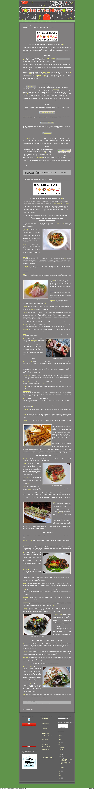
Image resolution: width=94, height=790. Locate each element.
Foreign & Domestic (27, 575)
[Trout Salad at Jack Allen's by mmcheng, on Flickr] (56, 687)
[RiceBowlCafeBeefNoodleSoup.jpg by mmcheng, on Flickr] (47, 112)
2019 (60, 737)
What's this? (29, 746)
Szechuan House (59, 93)
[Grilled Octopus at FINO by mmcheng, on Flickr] (56, 573)
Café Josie (25, 229)
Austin (29, 172)
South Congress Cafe (28, 492)
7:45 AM (34, 171)
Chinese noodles (52, 172)
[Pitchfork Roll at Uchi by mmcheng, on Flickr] (37, 522)
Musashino (25, 597)
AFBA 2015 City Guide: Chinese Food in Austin (38, 27)
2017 (60, 741)
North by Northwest (28, 683)
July (61, 751)
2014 (60, 770)
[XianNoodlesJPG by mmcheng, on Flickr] (47, 133)
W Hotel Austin (33, 340)
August (61, 749)
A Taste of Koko (45, 718)
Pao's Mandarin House (40, 75)
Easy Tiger (57, 223)
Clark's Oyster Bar (27, 244)
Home (47, 707)
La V (24, 404)
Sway (24, 497)
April (61, 756)
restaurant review (63, 172)
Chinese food (46, 172)
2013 (60, 771)
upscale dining (57, 703)
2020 (60, 735)
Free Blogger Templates (5, 788)
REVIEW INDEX (27, 21)
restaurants (27, 173)
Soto (24, 694)
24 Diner (63, 223)
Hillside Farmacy (26, 391)
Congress (25, 257)
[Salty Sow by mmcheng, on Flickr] (37, 445)
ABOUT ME (55, 21)
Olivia (24, 486)
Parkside (25, 306)
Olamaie (25, 312)
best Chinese (32, 172)
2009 (60, 778)
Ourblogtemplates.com (20, 788)
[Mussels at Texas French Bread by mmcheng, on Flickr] (37, 635)
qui (52, 441)
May (61, 754)
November (62, 747)
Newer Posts (25, 707)
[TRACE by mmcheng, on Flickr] (58, 356)
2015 (60, 744)
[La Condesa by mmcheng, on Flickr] (35, 298)
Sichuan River (26, 93)
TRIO (24, 334)
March (61, 758)
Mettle (24, 414)
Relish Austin (44, 741)
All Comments (62, 727)
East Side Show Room (28, 381)
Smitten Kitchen (45, 744)
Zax (54, 518)
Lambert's (52, 290)
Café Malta (25, 651)
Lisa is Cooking (45, 728)
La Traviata (52, 300)
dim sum (57, 172)
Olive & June (26, 602)
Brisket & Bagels (45, 720)
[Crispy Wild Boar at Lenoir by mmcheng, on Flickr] (56, 484)
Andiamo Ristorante (27, 643)
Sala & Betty (25, 608)
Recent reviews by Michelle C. (29, 725)
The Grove (25, 657)
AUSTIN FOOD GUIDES (46, 21)
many (27, 452)
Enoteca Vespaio (61, 512)
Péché (24, 321)
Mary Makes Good (45, 733)
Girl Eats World (45, 725)
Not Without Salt (45, 739)
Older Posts (68, 707)
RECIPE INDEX (36, 21)
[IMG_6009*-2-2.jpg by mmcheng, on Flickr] (31, 86)
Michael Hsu (30, 489)
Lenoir (24, 463)
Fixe (24, 274)
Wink (24, 344)
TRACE (24, 338)
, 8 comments (38, 701)
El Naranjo (25, 270)
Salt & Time (25, 420)
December (62, 745)
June (61, 752)
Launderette (25, 409)
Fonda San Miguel (27, 569)
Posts (60, 724)
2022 (60, 734)
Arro (24, 223)
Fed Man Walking (45, 723)
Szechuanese (36, 173)
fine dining (47, 703)
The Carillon (26, 545)
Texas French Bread (57, 614)
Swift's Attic (25, 329)
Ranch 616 (25, 324)
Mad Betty (44, 730)
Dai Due (25, 367)
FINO (24, 552)
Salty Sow (54, 424)
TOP (93, 788)
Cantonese (38, 172)
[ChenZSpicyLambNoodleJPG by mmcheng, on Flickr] (47, 122)
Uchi (54, 502)
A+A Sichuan (56, 89)
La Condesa (52, 280)
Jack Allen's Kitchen (28, 666)
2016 (60, 742)
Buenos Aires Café (27, 361)
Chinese (41, 172)
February (62, 765)
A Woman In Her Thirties (47, 757)
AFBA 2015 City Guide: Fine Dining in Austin (38, 179)
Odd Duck (25, 477)
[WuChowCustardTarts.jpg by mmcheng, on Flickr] (64, 150)
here (63, 44)
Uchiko (54, 626)
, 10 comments (39, 171)
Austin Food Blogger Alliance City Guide (37, 703)
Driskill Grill (25, 266)
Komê (24, 589)
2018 (60, 739)
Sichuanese (31, 173)
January (61, 767)
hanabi (24, 583)
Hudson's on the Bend (28, 663)
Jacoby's (25, 398)
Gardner (25, 386)
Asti (24, 535)
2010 (60, 777)
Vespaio (54, 509)
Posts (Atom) (30, 709)
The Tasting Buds (45, 749)
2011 (60, 775)
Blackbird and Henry (27, 540)
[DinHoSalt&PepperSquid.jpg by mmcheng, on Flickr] (63, 59)
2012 (60, 773)
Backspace (32, 309)
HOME (21, 21)
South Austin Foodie (46, 746)
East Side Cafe (26, 375)
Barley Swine (26, 458)
